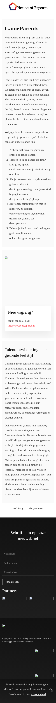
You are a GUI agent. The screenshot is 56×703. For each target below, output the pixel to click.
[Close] (52, 691)
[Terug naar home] (28, 6)
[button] (3, 6)
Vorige (20, 508)
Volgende (34, 508)
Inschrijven (12, 581)
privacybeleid (38, 694)
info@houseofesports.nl (21, 325)
